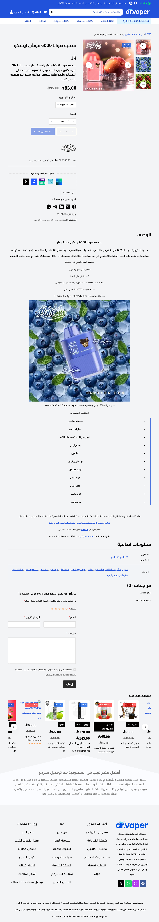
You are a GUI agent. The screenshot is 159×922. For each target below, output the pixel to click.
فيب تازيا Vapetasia (96, 726)
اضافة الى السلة (42, 131)
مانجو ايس (112, 575)
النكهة (73, 114)
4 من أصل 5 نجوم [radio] (56, 609)
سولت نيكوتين (86, 536)
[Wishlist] (45, 12)
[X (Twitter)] (68, 207)
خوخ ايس (53, 569)
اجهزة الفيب (108, 20)
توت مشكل (64, 569)
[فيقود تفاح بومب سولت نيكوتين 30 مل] (44, 710)
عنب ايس (43, 569)
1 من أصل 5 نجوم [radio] (66, 609)
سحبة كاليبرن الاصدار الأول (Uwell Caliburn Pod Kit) (69, 747)
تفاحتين (89, 569)
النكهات (84, 529)
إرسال (69, 684)
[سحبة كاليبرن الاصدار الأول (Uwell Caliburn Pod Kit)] (68, 710)
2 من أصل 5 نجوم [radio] (63, 609)
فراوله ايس (17, 569)
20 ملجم (124, 557)
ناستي (148, 724)
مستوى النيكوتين (67, 97)
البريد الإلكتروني (32, 617)
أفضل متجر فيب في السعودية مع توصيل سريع (79, 772)
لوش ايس (123, 575)
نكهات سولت (61, 20)
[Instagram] (130, 3)
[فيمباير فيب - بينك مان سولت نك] (19, 710)
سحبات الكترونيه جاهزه (136, 20)
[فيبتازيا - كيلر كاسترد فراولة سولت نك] (93, 710)
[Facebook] (135, 3)
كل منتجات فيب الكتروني (133, 34)
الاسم (72, 617)
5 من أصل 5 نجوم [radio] (52, 609)
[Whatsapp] (128, 883)
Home (148, 34)
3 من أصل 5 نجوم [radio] (59, 609)
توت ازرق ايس (78, 569)
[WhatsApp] (49, 207)
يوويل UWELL (72, 724)
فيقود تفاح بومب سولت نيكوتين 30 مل (45, 747)
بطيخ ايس (99, 569)
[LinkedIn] (61, 207)
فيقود (50, 724)
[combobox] (88, 12)
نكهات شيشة (85, 20)
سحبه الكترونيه (40, 220)
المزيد (27, 20)
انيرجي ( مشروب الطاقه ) (116, 569)
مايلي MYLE (122, 724)
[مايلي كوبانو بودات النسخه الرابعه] (117, 710)
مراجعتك (71, 633)
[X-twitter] (121, 883)
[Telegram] (55, 207)
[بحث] (52, 12)
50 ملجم (115, 557)
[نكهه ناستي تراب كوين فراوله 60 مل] (142, 710)
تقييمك (72, 609)
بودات (42, 20)
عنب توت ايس (31, 569)
